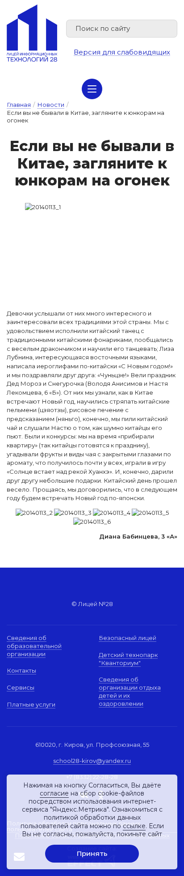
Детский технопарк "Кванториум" (128, 658)
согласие (54, 793)
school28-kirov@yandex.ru (92, 760)
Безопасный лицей (127, 637)
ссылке (134, 826)
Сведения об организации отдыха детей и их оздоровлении (130, 691)
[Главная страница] (32, 33)
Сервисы (20, 687)
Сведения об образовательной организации (34, 645)
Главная (19, 104)
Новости (50, 104)
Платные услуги (31, 704)
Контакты (21, 670)
